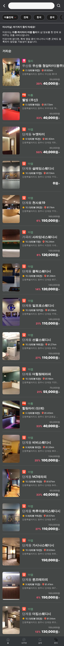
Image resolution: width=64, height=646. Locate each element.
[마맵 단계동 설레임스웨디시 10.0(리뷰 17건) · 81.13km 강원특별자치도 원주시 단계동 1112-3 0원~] (32, 190)
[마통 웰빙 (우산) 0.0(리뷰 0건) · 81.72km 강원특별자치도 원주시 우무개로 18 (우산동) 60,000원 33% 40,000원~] (32, 122)
